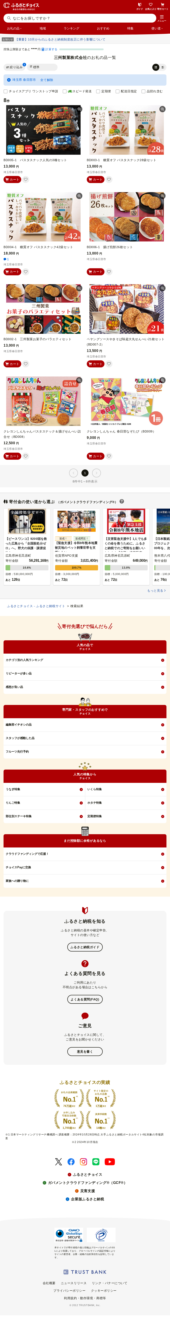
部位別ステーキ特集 (19, 816)
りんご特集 (13, 802)
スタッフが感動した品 (20, 738)
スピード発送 (82, 91)
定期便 (106, 91)
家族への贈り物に (17, 880)
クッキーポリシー (104, 1290)
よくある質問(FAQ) (85, 999)
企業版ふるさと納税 (87, 1199)
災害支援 (87, 1191)
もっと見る (155, 590)
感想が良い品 (14, 687)
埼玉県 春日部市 (24, 79)
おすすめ (103, 28)
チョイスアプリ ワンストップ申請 (33, 91)
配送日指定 (129, 91)
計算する (51, 49)
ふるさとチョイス (87, 1174)
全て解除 (46, 80)
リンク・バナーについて (109, 1283)
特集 (130, 28)
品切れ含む (155, 91)
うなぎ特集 (13, 789)
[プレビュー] (79, 109)
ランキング (71, 28)
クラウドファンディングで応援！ (27, 853)
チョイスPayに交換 (18, 867)
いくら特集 (94, 789)
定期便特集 (94, 816)
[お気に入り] (25, 179)
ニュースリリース (74, 1283)
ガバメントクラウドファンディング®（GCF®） (88, 1183)
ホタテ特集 (94, 802)
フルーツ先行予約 (17, 751)
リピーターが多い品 (19, 673)
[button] (161, 18)
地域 (43, 28)
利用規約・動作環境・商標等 (85, 1298)
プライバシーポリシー (69, 1290)
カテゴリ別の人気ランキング (24, 660)
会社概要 (49, 1283)
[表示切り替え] (159, 67)
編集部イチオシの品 (19, 724)
